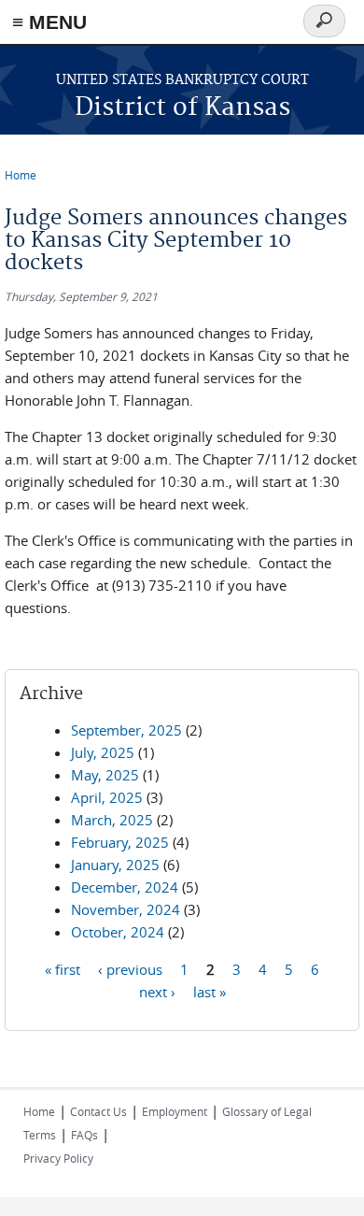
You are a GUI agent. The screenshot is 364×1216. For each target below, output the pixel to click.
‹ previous (130, 968)
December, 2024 (124, 887)
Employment (174, 1111)
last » (209, 990)
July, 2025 (102, 752)
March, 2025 (112, 819)
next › (157, 990)
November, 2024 (125, 909)
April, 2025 (107, 797)
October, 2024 (117, 932)
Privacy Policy (58, 1158)
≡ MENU (49, 22)
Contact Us (98, 1111)
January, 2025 (115, 864)
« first (62, 968)
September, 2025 (126, 730)
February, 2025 (120, 842)
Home (20, 174)
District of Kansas (182, 108)
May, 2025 (105, 774)
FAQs (84, 1134)
